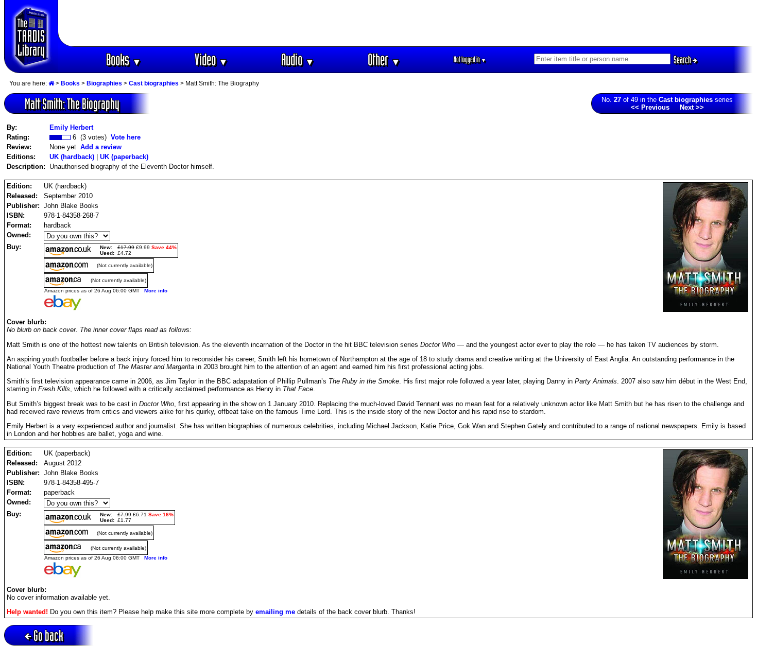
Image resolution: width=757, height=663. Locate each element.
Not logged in (470, 59)
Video (211, 59)
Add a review (101, 147)
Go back (48, 635)
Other (384, 59)
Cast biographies (154, 83)
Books (124, 59)
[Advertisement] (405, 23)
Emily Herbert (71, 127)
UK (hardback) (71, 157)
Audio (298, 59)
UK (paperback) (124, 157)
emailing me (275, 612)
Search (683, 59)
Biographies (104, 83)
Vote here (126, 137)
